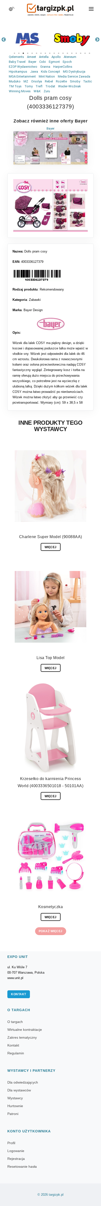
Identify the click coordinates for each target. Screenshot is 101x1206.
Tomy (29, 86)
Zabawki (35, 300)
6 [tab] (36, 53)
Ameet (31, 57)
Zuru (47, 91)
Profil (11, 1143)
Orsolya (36, 81)
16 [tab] (80, 53)
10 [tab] (54, 53)
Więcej (51, 547)
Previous (3, 39)
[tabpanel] (29, 40)
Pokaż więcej (51, 931)
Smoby (75, 81)
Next (97, 39)
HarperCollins (62, 66)
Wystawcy (15, 1098)
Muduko (15, 81)
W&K (37, 91)
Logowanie (15, 1151)
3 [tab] (23, 53)
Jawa (34, 71)
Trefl (39, 86)
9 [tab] (49, 53)
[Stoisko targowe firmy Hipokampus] (29, 39)
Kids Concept (50, 71)
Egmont (54, 62)
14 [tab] (71, 53)
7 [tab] (40, 53)
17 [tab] (85, 53)
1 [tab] (14, 53)
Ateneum (70, 57)
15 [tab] (76, 53)
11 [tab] (58, 53)
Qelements (16, 57)
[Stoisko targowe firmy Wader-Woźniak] (72, 39)
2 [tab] (18, 53)
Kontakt (18, 994)
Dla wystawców (19, 1090)
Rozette (61, 81)
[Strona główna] (50, 8)
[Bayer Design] (50, 324)
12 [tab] (63, 53)
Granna (45, 66)
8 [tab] (45, 53)
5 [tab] (32, 53)
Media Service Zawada (74, 76)
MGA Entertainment (22, 76)
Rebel (49, 81)
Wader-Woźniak (69, 86)
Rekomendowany (52, 289)
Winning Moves (20, 91)
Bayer (32, 62)
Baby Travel (17, 62)
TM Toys (15, 86)
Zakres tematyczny (22, 1037)
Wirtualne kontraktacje (24, 1030)
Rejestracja (16, 1159)
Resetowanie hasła (22, 1166)
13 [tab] (67, 53)
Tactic (87, 81)
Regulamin (15, 1053)
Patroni (12, 1114)
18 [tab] (89, 53)
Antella (44, 57)
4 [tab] (27, 53)
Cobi (42, 62)
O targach (15, 1022)
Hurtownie (15, 1106)
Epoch (67, 62)
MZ (26, 81)
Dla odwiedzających (22, 1082)
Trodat (50, 86)
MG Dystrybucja (74, 71)
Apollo (56, 57)
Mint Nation (47, 76)
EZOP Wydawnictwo (23, 66)
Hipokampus (18, 71)
